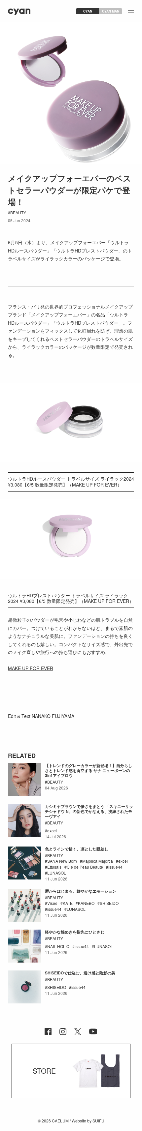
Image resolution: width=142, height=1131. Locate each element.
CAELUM (60, 1120)
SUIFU (98, 1120)
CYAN (87, 11)
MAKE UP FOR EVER (30, 668)
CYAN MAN (110, 11)
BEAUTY (18, 212)
